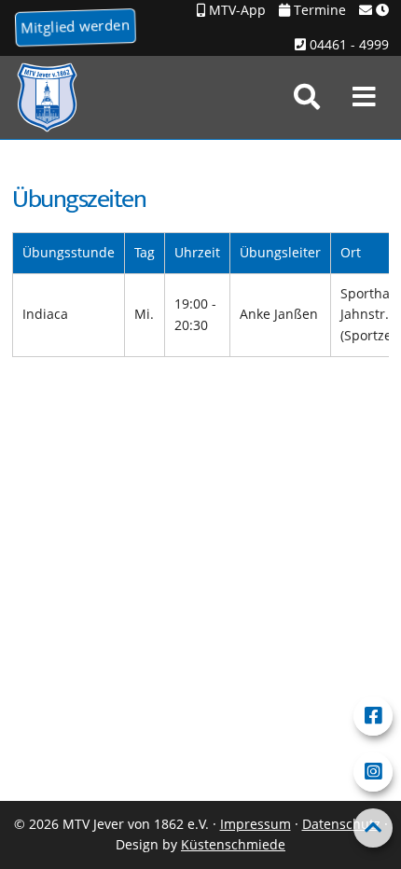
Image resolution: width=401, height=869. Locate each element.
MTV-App (235, 10)
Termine (318, 10)
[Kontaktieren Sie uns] (374, 10)
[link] (307, 96)
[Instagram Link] (373, 772)
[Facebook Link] (373, 716)
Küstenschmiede (233, 844)
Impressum (255, 824)
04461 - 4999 (347, 44)
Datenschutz (341, 824)
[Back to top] (373, 828)
